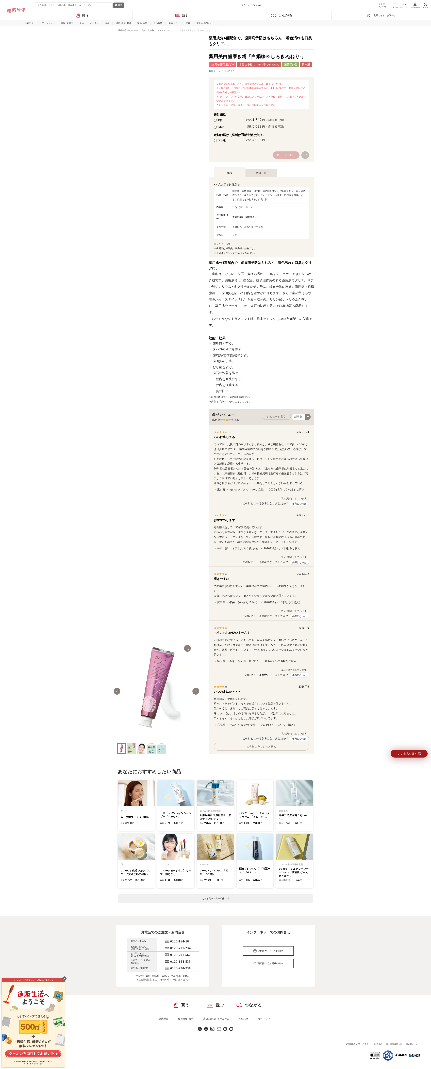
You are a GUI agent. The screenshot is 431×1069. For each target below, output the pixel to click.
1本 (220, 120)
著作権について (413, 1044)
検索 (119, 5)
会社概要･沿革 (185, 1018)
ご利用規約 (377, 1044)
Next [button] (195, 691)
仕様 (229, 173)
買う (85, 15)
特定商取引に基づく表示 (357, 1044)
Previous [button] (117, 691)
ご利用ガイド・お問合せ (384, 15)
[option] (156, 691)
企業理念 (163, 1018)
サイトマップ (265, 1018)
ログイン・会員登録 (383, 5)
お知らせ (243, 1018)
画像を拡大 (187, 648)
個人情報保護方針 (394, 1044)
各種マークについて (219, 71)
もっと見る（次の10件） (214, 898)
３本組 (222, 140)
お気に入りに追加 (305, 155)
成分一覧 (261, 173)
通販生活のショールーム (216, 1018)
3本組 (221, 127)
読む (185, 15)
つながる (285, 15)
